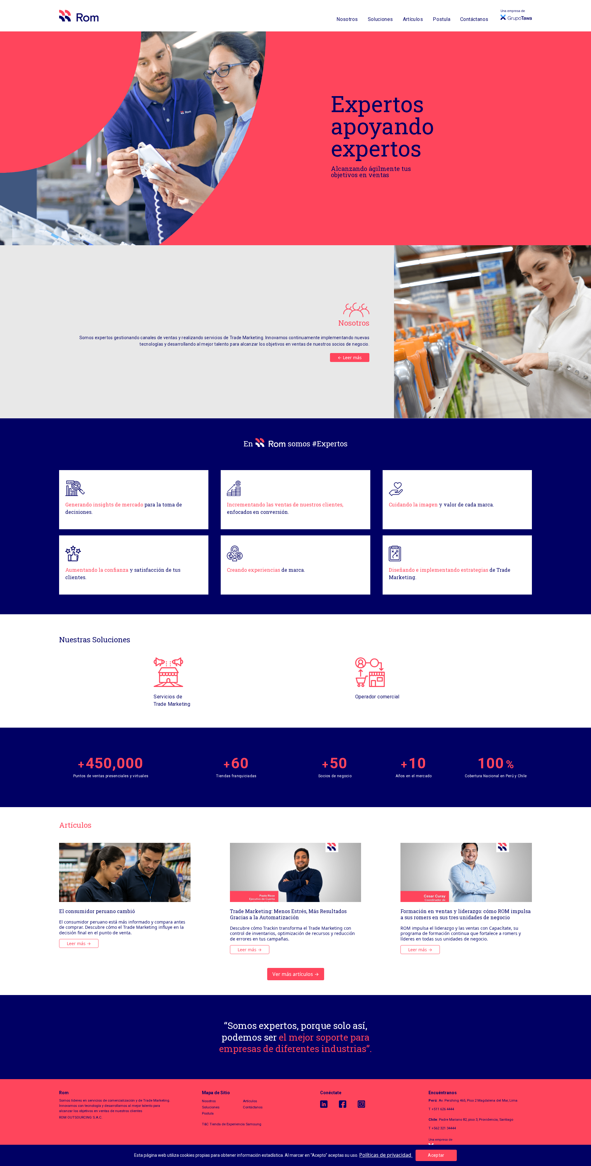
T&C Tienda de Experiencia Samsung (231, 1124)
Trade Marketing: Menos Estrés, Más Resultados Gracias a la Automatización (288, 914)
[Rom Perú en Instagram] (367, 1104)
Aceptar (436, 1155)
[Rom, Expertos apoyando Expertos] (78, 15)
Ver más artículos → (295, 974)
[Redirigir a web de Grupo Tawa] (480, 1143)
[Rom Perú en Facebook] (348, 1104)
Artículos (413, 19)
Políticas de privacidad (385, 1155)
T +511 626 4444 (441, 1109)
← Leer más (350, 357)
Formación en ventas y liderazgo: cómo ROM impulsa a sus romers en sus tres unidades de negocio (465, 914)
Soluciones (380, 19)
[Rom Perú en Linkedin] (329, 1104)
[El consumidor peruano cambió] (125, 872)
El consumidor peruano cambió (97, 911)
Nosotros (347, 19)
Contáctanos (474, 19)
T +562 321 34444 (442, 1128)
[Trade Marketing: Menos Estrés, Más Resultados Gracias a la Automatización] (295, 872)
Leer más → (79, 943)
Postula (441, 19)
